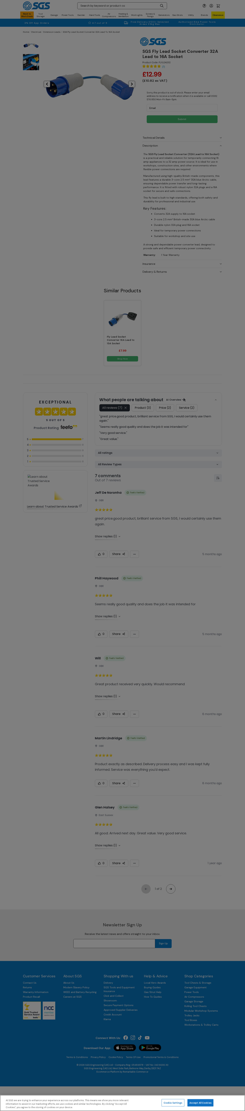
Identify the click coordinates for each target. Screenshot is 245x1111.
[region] (122, 1103)
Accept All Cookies (200, 1102)
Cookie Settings (173, 1102)
